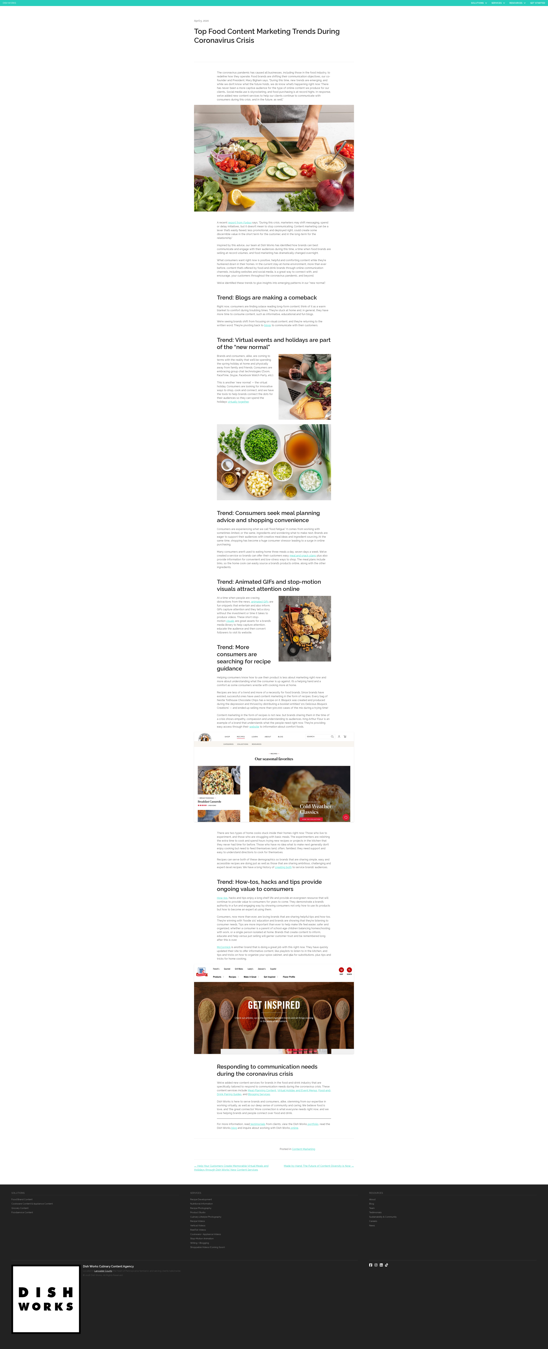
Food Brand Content (21, 1199)
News (372, 1225)
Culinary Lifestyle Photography (205, 1217)
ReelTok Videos (198, 1230)
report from (239, 222)
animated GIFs (260, 601)
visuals (230, 620)
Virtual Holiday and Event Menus (297, 1090)
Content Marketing (303, 1149)
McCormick (224, 947)
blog (234, 1127)
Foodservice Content (22, 1212)
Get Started (537, 3)
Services (496, 3)
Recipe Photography (200, 1208)
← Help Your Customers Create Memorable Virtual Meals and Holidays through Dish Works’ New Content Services (231, 1167)
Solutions (477, 3)
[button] (486, 3)
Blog (371, 1203)
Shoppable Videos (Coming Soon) (207, 1247)
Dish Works (9, 3)
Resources (515, 3)
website (254, 726)
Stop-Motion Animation (202, 1238)
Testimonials (375, 1212)
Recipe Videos (197, 1221)
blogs (267, 325)
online (294, 1127)
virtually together (238, 401)
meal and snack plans (303, 555)
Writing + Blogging (199, 1243)
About (372, 1199)
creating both (283, 867)
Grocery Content (19, 1208)
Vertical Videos (197, 1225)
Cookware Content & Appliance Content (32, 1203)
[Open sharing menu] (328, 417)
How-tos (222, 897)
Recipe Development (201, 1199)
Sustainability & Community (383, 1217)
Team (372, 1208)
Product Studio (198, 1212)
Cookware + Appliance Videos (205, 1234)
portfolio (312, 1124)
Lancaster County (103, 1271)
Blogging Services (259, 1094)
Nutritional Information (201, 1203)
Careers (373, 1221)
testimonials (257, 1124)
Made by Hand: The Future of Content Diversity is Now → (319, 1165)
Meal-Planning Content (262, 1090)
